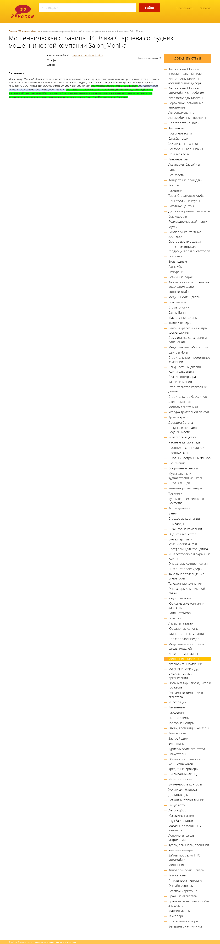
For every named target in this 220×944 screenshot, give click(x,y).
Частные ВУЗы (179, 453)
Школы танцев (179, 483)
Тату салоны (177, 875)
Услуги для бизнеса (182, 789)
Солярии (174, 618)
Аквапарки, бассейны (184, 164)
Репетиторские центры (185, 488)
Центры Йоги (178, 352)
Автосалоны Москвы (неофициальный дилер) (186, 71)
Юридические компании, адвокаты (186, 605)
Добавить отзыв (187, 58)
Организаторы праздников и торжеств (189, 685)
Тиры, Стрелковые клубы (186, 195)
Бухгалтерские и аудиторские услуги (182, 541)
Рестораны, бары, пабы (185, 149)
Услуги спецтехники (183, 144)
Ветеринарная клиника (185, 926)
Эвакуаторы (177, 754)
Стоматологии (178, 307)
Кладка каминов (180, 382)
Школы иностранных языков (189, 458)
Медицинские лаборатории (188, 347)
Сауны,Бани (177, 312)
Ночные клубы (178, 154)
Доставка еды (178, 795)
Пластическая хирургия (185, 880)
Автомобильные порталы (187, 118)
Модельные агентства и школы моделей (186, 646)
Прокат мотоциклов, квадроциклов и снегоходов (189, 249)
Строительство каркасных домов (187, 389)
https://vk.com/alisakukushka (87, 55)
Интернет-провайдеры (185, 569)
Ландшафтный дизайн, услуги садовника (185, 369)
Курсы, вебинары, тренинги (188, 845)
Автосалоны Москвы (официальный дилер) (184, 81)
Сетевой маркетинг (182, 891)
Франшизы (176, 744)
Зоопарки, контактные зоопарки (184, 234)
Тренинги (175, 493)
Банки (172, 513)
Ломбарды (176, 524)
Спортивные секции (183, 468)
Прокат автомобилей (183, 123)
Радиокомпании (180, 598)
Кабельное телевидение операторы (186, 576)
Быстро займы (178, 718)
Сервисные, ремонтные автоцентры (185, 105)
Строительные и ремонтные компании (189, 359)
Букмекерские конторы (185, 784)
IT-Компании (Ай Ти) (182, 774)
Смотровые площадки (184, 241)
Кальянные (176, 707)
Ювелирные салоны (183, 628)
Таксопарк (175, 916)
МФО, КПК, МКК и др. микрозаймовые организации (183, 673)
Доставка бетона (180, 422)
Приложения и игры (183, 921)
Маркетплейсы (179, 911)
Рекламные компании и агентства (185, 695)
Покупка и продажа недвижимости (182, 430)
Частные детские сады (184, 442)
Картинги (175, 190)
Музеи (173, 227)
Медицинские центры (184, 297)
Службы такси (178, 138)
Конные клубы (178, 292)
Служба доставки (180, 821)
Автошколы (176, 128)
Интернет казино (181, 779)
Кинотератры (178, 159)
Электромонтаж (179, 402)
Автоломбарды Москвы (185, 98)
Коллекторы (177, 733)
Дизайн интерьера (182, 377)
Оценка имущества (182, 534)
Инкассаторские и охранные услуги (189, 556)
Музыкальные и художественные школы (186, 475)
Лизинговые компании (185, 529)
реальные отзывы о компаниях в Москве (55, 941)
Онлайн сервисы (180, 885)
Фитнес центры (179, 323)
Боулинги (175, 256)
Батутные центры (181, 206)
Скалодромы (177, 216)
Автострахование (181, 112)
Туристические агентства (186, 749)
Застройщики (178, 738)
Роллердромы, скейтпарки (187, 221)
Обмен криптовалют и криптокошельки (184, 761)
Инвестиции (177, 702)
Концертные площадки (185, 180)
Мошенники (177, 865)
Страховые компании (184, 518)
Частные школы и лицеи (186, 448)
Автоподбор (177, 810)
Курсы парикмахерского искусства (186, 501)
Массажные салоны (182, 318)
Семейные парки (180, 277)
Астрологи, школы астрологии (181, 837)
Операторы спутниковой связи (186, 591)
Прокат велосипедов (183, 639)
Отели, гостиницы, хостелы (188, 728)
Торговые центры (181, 723)
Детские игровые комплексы (189, 211)
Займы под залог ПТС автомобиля (184, 857)
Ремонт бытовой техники (186, 800)
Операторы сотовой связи (188, 563)
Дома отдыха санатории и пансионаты (187, 339)
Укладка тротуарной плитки (188, 412)
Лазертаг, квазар (180, 623)
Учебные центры (180, 850)
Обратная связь (184, 8)
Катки (172, 169)
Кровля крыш (178, 417)
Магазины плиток (181, 815)
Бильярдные (177, 261)
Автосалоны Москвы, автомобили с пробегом (186, 90)
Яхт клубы (175, 266)
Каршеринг (176, 712)
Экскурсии (175, 272)
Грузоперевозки (180, 133)
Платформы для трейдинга (188, 549)
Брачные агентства (182, 896)
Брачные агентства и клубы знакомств (188, 903)
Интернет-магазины (183, 654)
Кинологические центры (186, 870)
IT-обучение (177, 463)
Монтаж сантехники (183, 407)
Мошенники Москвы (183, 659)
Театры (173, 185)
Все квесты (176, 175)
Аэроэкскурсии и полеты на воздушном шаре (188, 284)
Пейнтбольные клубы (184, 201)
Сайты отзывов (179, 613)
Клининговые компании (186, 634)
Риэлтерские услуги (182, 437)
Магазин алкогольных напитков (184, 828)
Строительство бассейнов (187, 396)
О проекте (205, 8)
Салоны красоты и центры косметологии (187, 330)
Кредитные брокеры (183, 769)
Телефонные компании (185, 583)
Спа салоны (177, 302)
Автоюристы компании (185, 664)
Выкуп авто (176, 805)
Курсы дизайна (179, 508)
